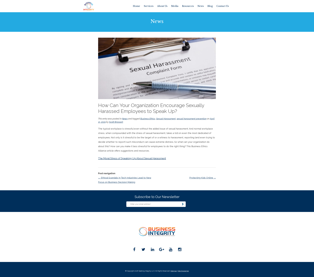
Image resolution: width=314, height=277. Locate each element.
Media (174, 6)
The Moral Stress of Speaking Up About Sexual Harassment (132, 158)
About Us (162, 6)
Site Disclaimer (183, 271)
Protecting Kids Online (202, 177)
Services (148, 6)
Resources (188, 6)
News (200, 6)
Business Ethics (147, 118)
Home (136, 6)
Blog (210, 6)
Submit (183, 204)
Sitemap (174, 271)
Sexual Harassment (166, 118)
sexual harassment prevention (191, 118)
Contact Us (222, 6)
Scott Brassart (116, 122)
